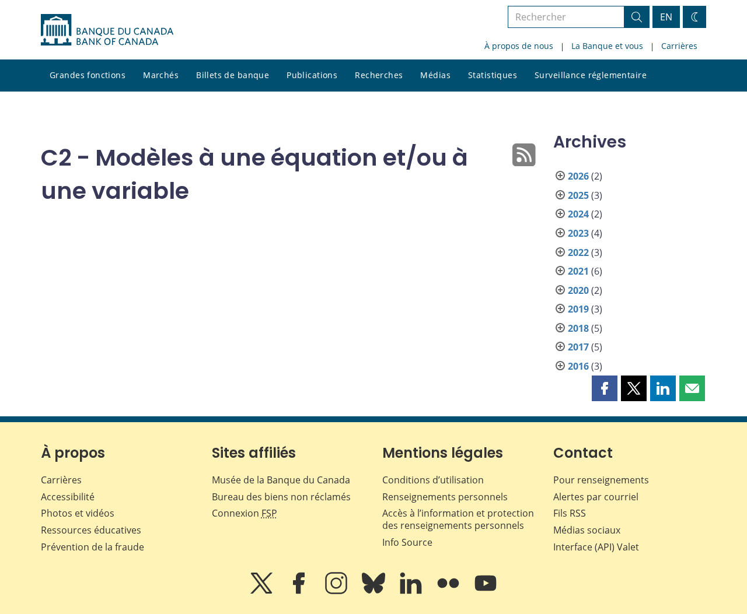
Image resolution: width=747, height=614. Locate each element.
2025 (578, 195)
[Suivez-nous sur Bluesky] (374, 591)
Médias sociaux (586, 530)
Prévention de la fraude (92, 547)
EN (666, 16)
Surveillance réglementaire (591, 74)
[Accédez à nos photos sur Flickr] (449, 591)
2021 (578, 271)
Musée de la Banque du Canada (281, 479)
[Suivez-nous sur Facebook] (300, 591)
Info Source (407, 542)
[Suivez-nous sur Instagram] (337, 591)
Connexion (244, 513)
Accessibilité (68, 496)
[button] (604, 388)
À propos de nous (518, 45)
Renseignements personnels (445, 496)
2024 (578, 214)
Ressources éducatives (91, 530)
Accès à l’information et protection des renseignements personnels (458, 519)
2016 (578, 366)
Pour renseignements (601, 479)
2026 (578, 176)
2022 (578, 252)
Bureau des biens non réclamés (281, 496)
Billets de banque (232, 74)
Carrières (679, 45)
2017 (578, 347)
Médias (435, 74)
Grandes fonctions (87, 74)
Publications (312, 74)
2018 (578, 328)
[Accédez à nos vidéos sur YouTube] (485, 591)
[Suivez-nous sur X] (262, 591)
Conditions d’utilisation (433, 479)
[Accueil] (107, 29)
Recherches (379, 74)
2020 (578, 290)
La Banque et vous (607, 45)
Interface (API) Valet (596, 547)
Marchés (161, 74)
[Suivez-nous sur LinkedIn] (412, 591)
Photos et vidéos (77, 513)
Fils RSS (569, 513)
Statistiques (492, 74)
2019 (578, 309)
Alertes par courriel (595, 496)
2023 (578, 233)
